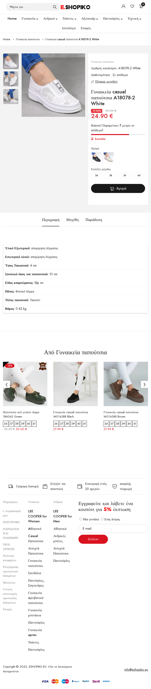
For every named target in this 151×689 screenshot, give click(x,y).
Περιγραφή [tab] (50, 219)
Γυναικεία (28, 18)
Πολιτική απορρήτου (9, 558)
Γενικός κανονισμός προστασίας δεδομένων (10, 596)
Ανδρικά (49, 18)
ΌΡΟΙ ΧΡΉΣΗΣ (9, 546)
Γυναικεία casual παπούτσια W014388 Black (70, 414)
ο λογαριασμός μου (12, 513)
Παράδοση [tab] (94, 219)
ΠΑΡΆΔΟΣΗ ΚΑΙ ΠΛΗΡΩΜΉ (11, 533)
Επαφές (86, 28)
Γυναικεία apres (35, 632)
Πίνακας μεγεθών (106, 81)
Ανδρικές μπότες (59, 538)
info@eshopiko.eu (136, 669)
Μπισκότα (9, 582)
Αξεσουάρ (88, 18)
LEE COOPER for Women (37, 516)
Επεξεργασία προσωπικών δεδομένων (10, 571)
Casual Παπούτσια (35, 538)
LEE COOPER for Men (62, 516)
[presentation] (6, 384)
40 (139, 175)
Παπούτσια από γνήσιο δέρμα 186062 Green (21, 414)
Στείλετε (93, 539)
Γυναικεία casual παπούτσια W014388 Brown (121, 414)
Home (12, 18)
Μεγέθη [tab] (72, 219)
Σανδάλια (34, 573)
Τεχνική (133, 18)
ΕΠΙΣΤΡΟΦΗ (11, 522)
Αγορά (121, 188)
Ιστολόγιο (69, 28)
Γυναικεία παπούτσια (28, 39)
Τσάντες (68, 18)
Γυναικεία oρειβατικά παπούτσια (35, 597)
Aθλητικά (34, 528)
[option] (11, 62)
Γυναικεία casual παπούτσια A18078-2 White (72, 39)
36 (96, 175)
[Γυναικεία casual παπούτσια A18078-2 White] (53, 85)
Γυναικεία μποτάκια (35, 613)
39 (124, 175)
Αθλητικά (59, 528)
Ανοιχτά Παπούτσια (35, 551)
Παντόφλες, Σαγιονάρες (36, 583)
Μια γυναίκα (90, 519)
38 (110, 175)
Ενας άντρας (111, 519)
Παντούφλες (111, 18)
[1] (55, 6)
